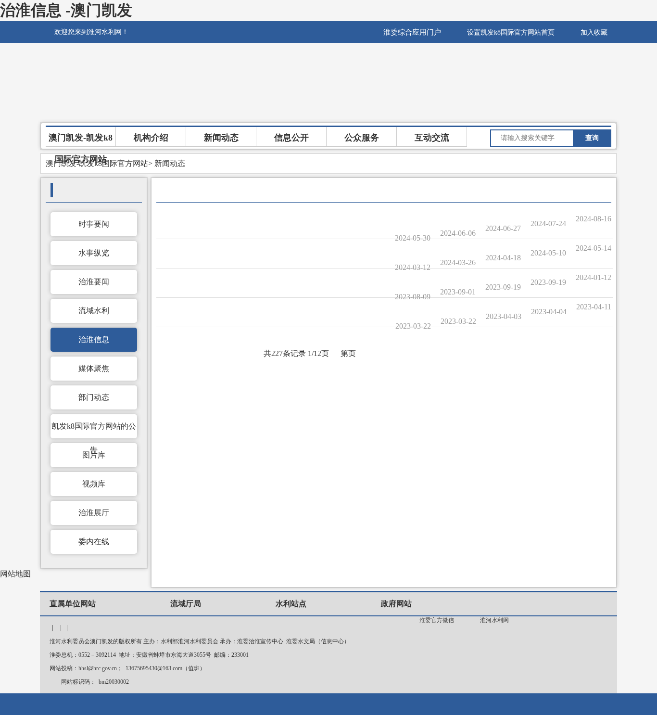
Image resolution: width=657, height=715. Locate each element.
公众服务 (361, 137)
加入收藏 (594, 32)
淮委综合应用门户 (412, 32)
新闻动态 (221, 137)
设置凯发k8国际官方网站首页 (511, 32)
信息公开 (291, 137)
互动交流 (432, 137)
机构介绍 (151, 137)
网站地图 (15, 574)
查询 (592, 137)
